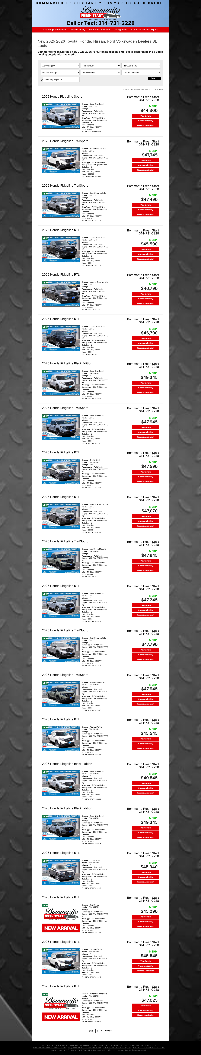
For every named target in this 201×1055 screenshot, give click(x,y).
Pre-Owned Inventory (99, 30)
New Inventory (78, 30)
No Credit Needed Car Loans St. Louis (49, 1047)
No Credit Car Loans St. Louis (54, 1045)
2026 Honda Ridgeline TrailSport (65, 141)
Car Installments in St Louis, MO (117, 1047)
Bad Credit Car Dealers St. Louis (83, 1045)
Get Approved (120, 30)
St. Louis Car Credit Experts (144, 30)
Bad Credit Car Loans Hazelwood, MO (149, 1047)
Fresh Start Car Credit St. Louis (143, 1045)
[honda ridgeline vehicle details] (61, 115)
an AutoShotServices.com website (132, 1050)
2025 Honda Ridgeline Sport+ (63, 96)
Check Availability (145, 121)
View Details (145, 116)
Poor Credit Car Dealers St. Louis (113, 1045)
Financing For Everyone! (55, 30)
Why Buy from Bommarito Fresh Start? (84, 1047)
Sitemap (111, 1050)
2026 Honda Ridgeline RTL (61, 230)
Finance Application (145, 125)
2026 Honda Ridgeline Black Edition (67, 363)
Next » (108, 1030)
